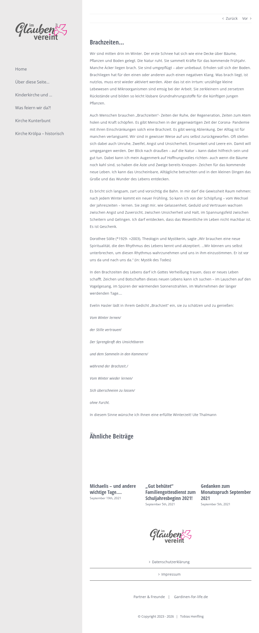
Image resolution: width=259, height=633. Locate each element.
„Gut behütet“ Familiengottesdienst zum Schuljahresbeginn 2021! (170, 492)
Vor (245, 18)
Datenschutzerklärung (171, 561)
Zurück (232, 18)
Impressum (171, 574)
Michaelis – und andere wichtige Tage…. (113, 489)
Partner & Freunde (149, 596)
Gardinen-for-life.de (191, 596)
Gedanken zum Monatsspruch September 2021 (226, 492)
